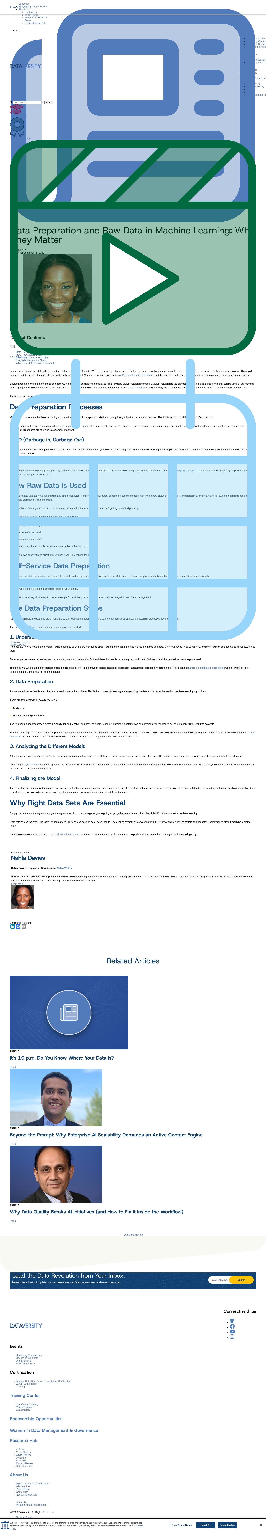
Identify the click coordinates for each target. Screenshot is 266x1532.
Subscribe (24, 3)
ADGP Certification (20, 138)
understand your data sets (69, 834)
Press (28, 20)
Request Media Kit (35, 23)
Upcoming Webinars (27, 1358)
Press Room (23, 1489)
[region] (133, 1525)
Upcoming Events (19, 642)
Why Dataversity (255, 86)
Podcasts (21, 1460)
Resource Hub (23, 1441)
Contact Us (31, 12)
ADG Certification (255, 59)
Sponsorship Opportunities (33, 6)
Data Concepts (24, 1466)
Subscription (23, 1410)
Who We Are (31, 15)
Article (14, 1051)
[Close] (261, 1525)
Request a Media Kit (27, 1495)
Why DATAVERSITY (36, 17)
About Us (23, 9)
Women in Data (248, 70)
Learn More (17, 884)
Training (20, 1386)
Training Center (248, 54)
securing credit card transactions (207, 668)
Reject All (205, 1525)
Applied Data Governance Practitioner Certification (43, 1381)
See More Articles (133, 1234)
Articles (20, 1449)
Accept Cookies (227, 1525)
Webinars (21, 1457)
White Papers (23, 1455)
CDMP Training (18, 357)
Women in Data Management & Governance (54, 1430)
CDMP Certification (26, 1384)
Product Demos (24, 1463)
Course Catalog (18, 115)
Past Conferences (256, 47)
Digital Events (23, 1360)
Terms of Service (25, 1517)
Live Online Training (27, 1404)
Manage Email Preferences (31, 1505)
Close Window (18, 645)
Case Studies (23, 1452)
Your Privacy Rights (181, 1525)
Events (244, 35)
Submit (241, 1280)
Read (13, 1067)
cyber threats (32, 764)
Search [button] (49, 102)
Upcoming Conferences (29, 1355)
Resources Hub (248, 72)
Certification (246, 57)
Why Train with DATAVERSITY (33, 1483)
